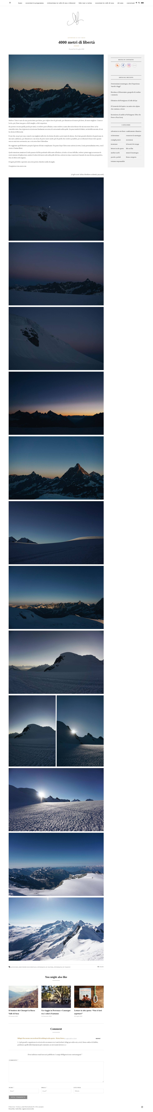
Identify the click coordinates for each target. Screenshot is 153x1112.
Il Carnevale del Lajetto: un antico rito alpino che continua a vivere (125, 107)
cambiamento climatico (133, 131)
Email (44, 1087)
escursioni (129, 140)
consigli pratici (116, 140)
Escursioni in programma (35, 3)
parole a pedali (116, 157)
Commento (14, 1060)
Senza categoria (131, 157)
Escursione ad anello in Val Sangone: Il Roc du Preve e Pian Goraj (126, 116)
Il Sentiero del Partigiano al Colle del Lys (124, 101)
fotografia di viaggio (62, 967)
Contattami (131, 3)
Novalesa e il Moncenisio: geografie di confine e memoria (126, 93)
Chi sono (120, 3)
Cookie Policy (18, 1109)
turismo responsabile (118, 161)
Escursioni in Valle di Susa (104, 3)
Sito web (77, 1087)
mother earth (115, 153)
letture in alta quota (117, 148)
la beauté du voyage (132, 144)
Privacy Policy (12, 1109)
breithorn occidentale (28, 967)
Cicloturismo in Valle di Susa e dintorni (61, 3)
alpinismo (14, 967)
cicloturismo (115, 135)
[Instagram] (10, 2)
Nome (11, 1087)
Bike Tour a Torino (85, 3)
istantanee (114, 144)
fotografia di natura (45, 967)
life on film (129, 148)
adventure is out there (76, 38)
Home (20, 3)
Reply (98, 1038)
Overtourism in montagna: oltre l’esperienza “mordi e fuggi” (125, 85)
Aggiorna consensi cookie (28, 1109)
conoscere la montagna (133, 135)
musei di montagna (132, 153)
